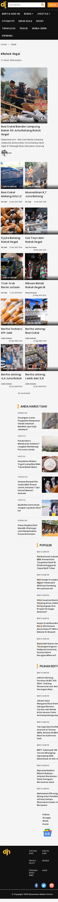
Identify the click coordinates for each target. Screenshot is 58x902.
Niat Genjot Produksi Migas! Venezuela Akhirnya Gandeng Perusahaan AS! (47, 584)
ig (52, 889)
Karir (44, 870)
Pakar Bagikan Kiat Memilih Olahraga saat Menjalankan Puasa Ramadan (27, 529)
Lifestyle (42, 13)
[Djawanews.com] (3, 4)
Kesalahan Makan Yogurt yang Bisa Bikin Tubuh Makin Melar (29, 464)
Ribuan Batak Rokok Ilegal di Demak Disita (35, 287)
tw (44, 889)
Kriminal (7, 35)
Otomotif (8, 21)
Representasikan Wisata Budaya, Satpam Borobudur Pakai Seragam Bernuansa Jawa (47, 776)
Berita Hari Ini (11, 13)
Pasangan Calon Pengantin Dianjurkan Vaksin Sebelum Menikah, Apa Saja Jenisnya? (29, 423)
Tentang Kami (33, 852)
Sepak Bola (25, 21)
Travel (23, 28)
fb (36, 889)
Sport (40, 21)
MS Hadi (9, 153)
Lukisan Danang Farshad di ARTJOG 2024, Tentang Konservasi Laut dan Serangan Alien (47, 683)
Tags (13, 44)
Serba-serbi (39, 28)
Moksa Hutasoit (31, 293)
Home (4, 44)
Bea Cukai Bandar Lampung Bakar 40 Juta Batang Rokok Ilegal (21, 130)
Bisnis (27, 13)
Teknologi (8, 28)
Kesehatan (22, 413)
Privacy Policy (32, 862)
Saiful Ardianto (6, 338)
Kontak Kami (45, 852)
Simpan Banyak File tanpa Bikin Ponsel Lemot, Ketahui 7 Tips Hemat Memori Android (28, 487)
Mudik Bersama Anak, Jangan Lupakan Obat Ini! (29, 507)
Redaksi (45, 861)
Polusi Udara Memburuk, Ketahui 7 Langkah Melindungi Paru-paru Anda (28, 445)
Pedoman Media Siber (33, 873)
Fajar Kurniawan (31, 247)
